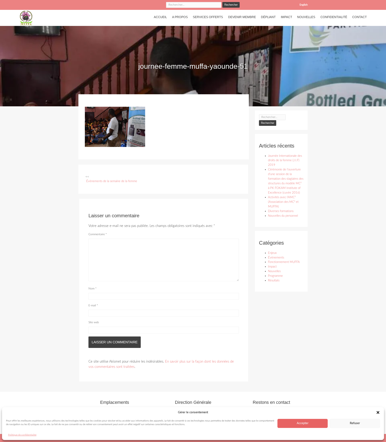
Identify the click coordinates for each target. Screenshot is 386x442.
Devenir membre (242, 17)
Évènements (276, 257)
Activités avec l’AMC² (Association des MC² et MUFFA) (283, 202)
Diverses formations (281, 211)
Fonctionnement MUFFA (284, 262)
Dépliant (268, 17)
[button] (378, 412)
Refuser (355, 423)
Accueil (160, 17)
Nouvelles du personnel (283, 215)
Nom (92, 288)
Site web (93, 322)
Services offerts (208, 17)
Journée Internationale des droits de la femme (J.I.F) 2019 (285, 160)
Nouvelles (306, 17)
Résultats (273, 280)
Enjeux (272, 252)
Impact (286, 17)
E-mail (93, 305)
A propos (180, 17)
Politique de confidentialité (22, 435)
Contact (359, 17)
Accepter (302, 423)
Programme (275, 275)
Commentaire (97, 234)
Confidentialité (333, 17)
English (304, 5)
